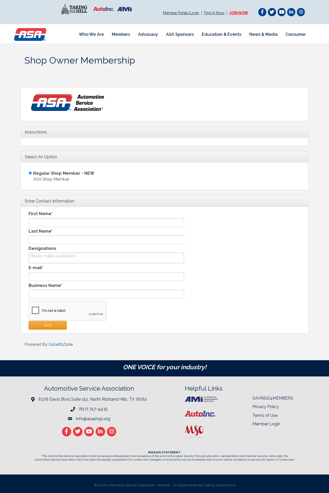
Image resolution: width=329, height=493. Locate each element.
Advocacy (148, 34)
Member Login (266, 423)
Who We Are (91, 34)
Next (47, 325)
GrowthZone (61, 344)
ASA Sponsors (180, 34)
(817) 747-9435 (93, 409)
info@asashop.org (93, 418)
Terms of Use (265, 415)
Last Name (40, 231)
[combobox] (106, 258)
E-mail (35, 267)
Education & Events (221, 34)
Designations (42, 248)
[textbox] (55, 256)
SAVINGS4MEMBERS (272, 398)
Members (121, 34)
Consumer (296, 34)
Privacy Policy (265, 406)
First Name (40, 213)
